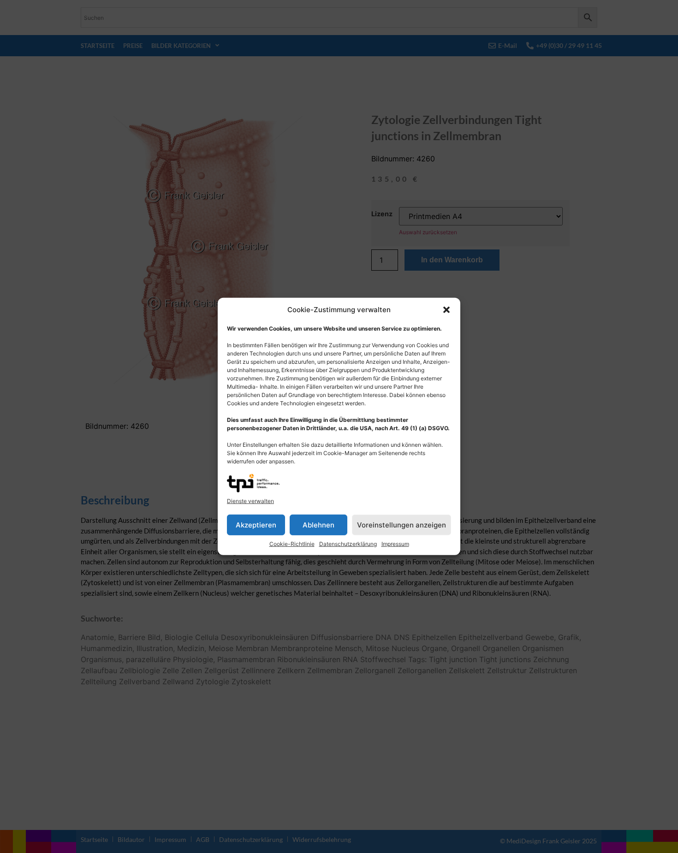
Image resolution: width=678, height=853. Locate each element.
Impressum (395, 543)
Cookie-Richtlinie (292, 543)
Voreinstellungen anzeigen (401, 525)
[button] (446, 309)
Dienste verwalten (250, 501)
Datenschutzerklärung (348, 543)
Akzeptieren (256, 525)
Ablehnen (318, 525)
